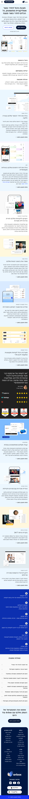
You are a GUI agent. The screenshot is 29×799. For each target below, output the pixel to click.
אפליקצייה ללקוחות (20, 736)
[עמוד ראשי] (25, 2)
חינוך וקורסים (8, 736)
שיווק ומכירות (21, 742)
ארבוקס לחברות (20, 746)
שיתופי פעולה (21, 755)
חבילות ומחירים (8, 751)
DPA (21, 761)
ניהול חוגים (8, 738)
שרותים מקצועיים (8, 742)
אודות (20, 751)
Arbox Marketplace (20, 763)
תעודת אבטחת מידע (21, 765)
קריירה (20, 753)
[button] (2, 2)
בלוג (8, 753)
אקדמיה (8, 755)
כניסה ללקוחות (8, 761)
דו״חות (20, 740)
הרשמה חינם (21, 27)
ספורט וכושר (8, 732)
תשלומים (21, 738)
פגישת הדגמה (8, 27)
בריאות (8, 734)
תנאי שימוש (21, 757)
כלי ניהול (21, 732)
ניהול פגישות (21, 734)
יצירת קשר (8, 757)
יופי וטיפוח (8, 740)
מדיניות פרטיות (20, 759)
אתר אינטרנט (21, 744)
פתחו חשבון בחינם (9, 1)
